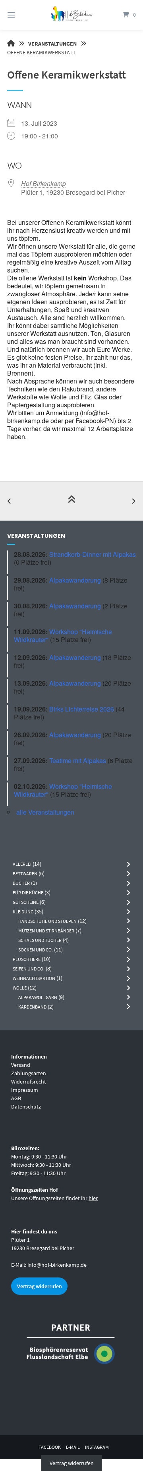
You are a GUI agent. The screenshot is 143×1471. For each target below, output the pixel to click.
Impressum (24, 1089)
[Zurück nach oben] (71, 500)
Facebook (50, 1447)
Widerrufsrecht (28, 1081)
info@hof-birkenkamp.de (57, 1264)
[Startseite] (71, 15)
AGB (16, 1098)
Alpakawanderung (75, 580)
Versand (20, 1064)
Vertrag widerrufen (39, 1286)
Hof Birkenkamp (43, 183)
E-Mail (73, 1447)
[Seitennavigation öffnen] (20, 15)
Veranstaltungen (52, 43)
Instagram (97, 1447)
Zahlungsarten (28, 1073)
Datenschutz (26, 1106)
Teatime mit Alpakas (77, 760)
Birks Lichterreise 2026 (81, 708)
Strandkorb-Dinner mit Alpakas (92, 554)
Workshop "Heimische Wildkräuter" (63, 635)
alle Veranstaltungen (45, 812)
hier (93, 1198)
